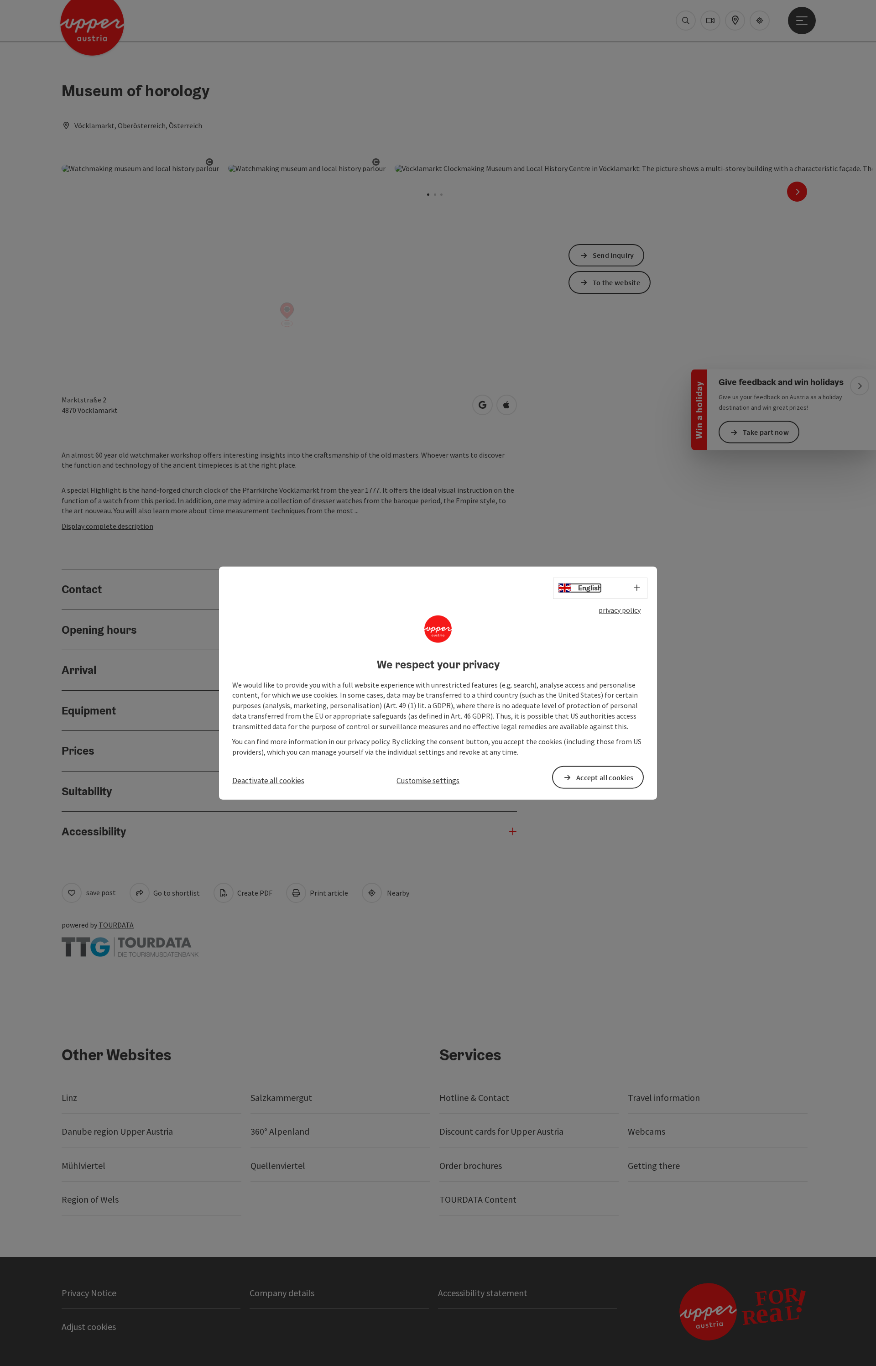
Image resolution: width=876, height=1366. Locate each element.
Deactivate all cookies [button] (268, 781)
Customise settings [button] (427, 781)
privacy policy (620, 610)
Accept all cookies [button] (604, 777)
